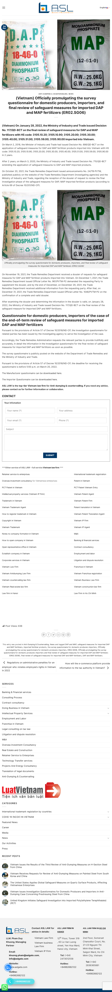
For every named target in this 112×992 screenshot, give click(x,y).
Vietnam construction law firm (87, 587)
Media (5, 832)
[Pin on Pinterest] (63, 634)
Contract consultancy (84, 547)
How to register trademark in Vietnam (19, 514)
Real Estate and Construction (17, 750)
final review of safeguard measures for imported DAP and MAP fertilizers (51, 656)
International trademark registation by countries (26, 811)
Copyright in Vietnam (11, 520)
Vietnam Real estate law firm (15, 587)
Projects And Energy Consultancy (19, 765)
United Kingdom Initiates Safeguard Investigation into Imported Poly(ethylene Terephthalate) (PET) (58, 901)
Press (5, 848)
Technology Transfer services (17, 760)
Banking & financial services (86, 540)
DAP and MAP (70, 644)
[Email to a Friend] (58, 634)
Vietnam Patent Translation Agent (89, 514)
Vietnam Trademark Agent (14, 507)
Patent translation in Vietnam (87, 507)
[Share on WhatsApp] (43, 634)
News (71, 94)
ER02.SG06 (72, 650)
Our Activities (9, 843)
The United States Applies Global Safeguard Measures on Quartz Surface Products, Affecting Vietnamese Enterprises (58, 883)
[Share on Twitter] (53, 634)
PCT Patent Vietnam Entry (86, 487)
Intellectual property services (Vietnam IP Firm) (23, 494)
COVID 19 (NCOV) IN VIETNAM (18, 817)
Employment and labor (84, 553)
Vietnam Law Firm (10, 567)
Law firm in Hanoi (10, 593)
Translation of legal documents (18, 771)
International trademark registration (90, 474)
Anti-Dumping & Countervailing (53, 94)
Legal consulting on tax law (16, 729)
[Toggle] (108, 708)
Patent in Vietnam (82, 481)
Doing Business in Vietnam (15, 708)
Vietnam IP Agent (82, 527)
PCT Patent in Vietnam (12, 487)
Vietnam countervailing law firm (16, 580)
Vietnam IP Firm (81, 520)
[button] (3, 7)
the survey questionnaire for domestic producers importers (72, 647)
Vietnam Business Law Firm (86, 580)
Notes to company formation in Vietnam (20, 534)
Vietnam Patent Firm (83, 501)
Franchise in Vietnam (83, 567)
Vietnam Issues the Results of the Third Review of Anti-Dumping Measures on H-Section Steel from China (58, 865)
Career (5, 827)
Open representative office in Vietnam (19, 547)
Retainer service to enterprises (16, 474)
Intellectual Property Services (17, 713)
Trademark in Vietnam (12, 501)
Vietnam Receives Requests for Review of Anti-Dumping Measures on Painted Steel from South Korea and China (59, 874)
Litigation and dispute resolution (88, 560)
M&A (76, 534)
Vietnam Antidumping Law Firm (16, 573)
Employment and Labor (14, 718)
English (103, 8)
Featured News (9, 822)
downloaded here (52, 373)
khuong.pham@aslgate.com (24, 955)
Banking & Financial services (16, 692)
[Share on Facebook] (48, 634)
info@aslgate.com (18, 958)
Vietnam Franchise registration (88, 573)
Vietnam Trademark (11, 527)
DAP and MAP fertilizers (92, 656)
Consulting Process (12, 697)
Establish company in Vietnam (16, 553)
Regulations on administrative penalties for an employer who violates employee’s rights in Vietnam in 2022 (29, 666)
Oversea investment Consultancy (19, 744)
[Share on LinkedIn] (68, 634)
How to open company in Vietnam (17, 540)
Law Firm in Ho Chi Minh (85, 593)
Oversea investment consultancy (17, 481)
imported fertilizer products (35, 647)
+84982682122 (68, 967)
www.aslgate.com (18, 967)
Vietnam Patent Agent (84, 494)
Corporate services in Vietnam (16, 560)
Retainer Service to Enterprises (18, 755)
